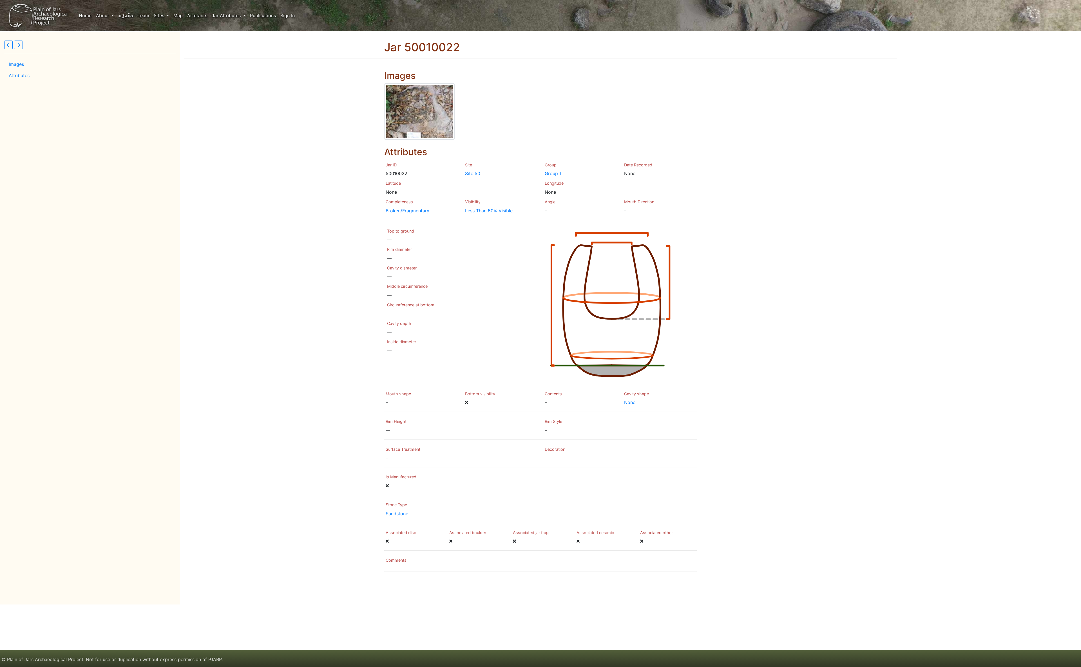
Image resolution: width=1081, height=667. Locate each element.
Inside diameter (401, 341)
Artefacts (197, 15)
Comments (396, 560)
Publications (263, 15)
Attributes (19, 75)
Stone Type (396, 504)
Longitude (554, 183)
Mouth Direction (639, 201)
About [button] (103, 15)
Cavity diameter (402, 268)
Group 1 (553, 173)
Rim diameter (399, 249)
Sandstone (397, 513)
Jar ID (391, 164)
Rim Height (396, 421)
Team (143, 15)
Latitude (393, 183)
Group (551, 164)
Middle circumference (407, 286)
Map (178, 15)
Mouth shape (398, 393)
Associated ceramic (595, 532)
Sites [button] (160, 15)
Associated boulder (467, 532)
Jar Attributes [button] (227, 15)
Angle (550, 201)
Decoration (555, 449)
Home (86, 15)
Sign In (287, 15)
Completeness (399, 201)
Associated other (656, 532)
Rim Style (553, 421)
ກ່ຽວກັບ (125, 15)
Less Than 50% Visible (489, 210)
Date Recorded (638, 164)
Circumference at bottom (410, 304)
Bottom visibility (480, 393)
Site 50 (472, 173)
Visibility (473, 201)
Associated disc (401, 532)
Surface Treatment (403, 449)
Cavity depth (399, 323)
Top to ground (400, 231)
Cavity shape (636, 393)
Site (468, 164)
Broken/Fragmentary (407, 210)
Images (16, 64)
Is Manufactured (401, 476)
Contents (553, 393)
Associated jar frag (531, 532)
